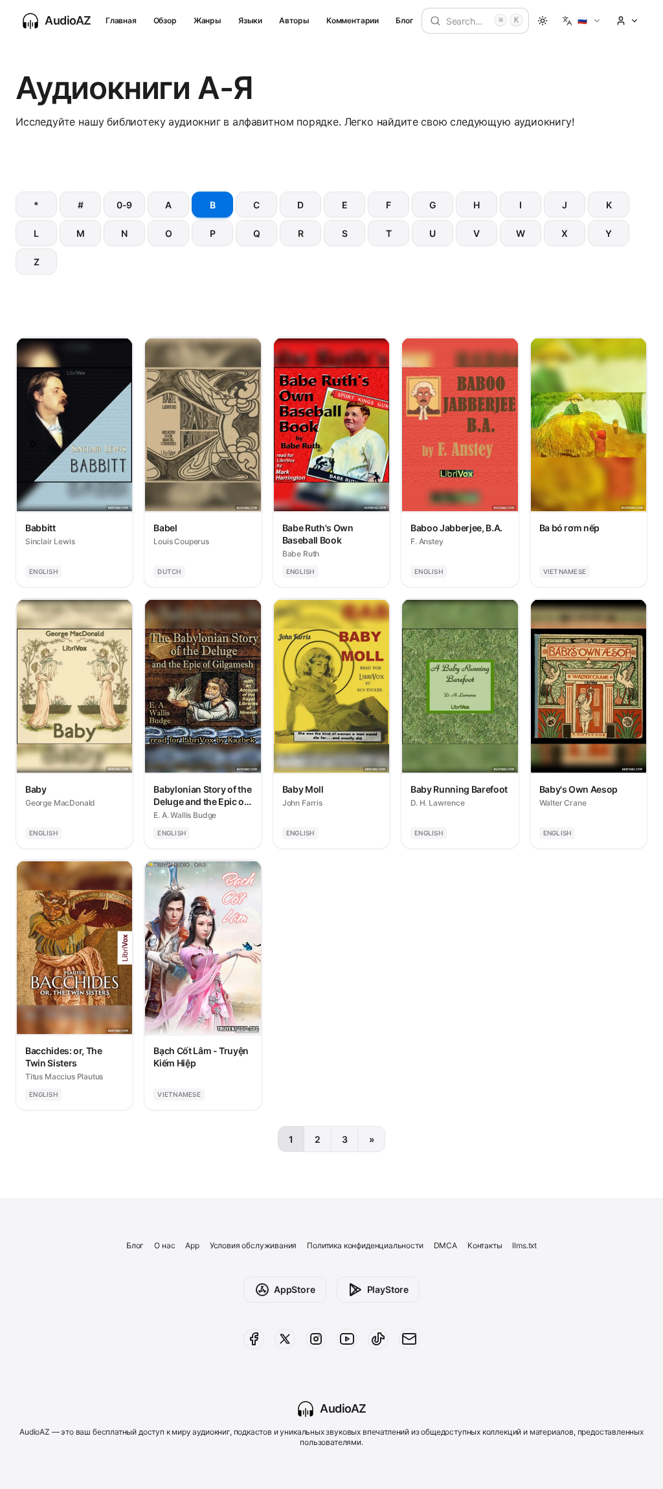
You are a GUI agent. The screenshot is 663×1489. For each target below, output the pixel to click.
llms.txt (524, 1245)
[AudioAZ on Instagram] (316, 1339)
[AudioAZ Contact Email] (409, 1339)
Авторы (294, 20)
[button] (581, 20)
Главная (121, 20)
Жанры (207, 20)
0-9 (124, 204)
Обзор (165, 20)
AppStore (294, 1289)
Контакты (484, 1245)
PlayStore (388, 1289)
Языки (250, 20)
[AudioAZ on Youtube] (347, 1339)
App (192, 1245)
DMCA (445, 1245)
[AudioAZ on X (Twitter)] (285, 1339)
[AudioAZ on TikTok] (378, 1339)
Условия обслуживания (253, 1245)
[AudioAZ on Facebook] (253, 1339)
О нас (164, 1245)
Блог (404, 20)
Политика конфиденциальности (365, 1245)
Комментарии (352, 20)
